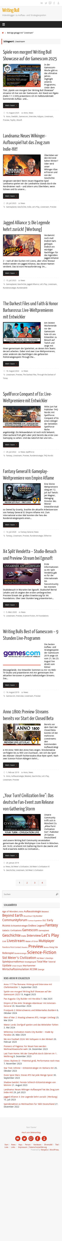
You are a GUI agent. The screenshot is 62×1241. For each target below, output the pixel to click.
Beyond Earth (12, 915)
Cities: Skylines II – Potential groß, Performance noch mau (31, 1060)
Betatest (28, 776)
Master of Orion (31, 941)
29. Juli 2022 (11, 452)
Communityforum (14, 920)
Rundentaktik (22, 288)
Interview (32, 116)
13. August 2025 (12, 113)
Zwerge (41, 969)
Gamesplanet (11, 207)
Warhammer (29, 965)
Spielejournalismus (13, 961)
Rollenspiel (8, 953)
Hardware (37, 1144)
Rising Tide (53, 947)
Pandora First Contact (11, 947)
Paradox (25, 947)
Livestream (48, 116)
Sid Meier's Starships (45, 958)
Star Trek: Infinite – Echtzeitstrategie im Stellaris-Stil (29, 1068)
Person (28, 1144)
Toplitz (12, 120)
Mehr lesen (10, 105)
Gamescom (23, 116)
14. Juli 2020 (11, 532)
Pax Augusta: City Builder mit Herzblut (22, 998)
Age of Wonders (10, 911)
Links (13, 1147)
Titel (57, 1144)
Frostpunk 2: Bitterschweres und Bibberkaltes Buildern (30, 1010)
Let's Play (35, 207)
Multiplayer (46, 941)
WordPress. (54, 1149)
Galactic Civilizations (12, 930)
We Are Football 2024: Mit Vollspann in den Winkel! (28, 1039)
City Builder (37, 916)
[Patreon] (58, 3)
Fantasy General (27, 532)
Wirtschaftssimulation (15, 969)
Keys (20, 1144)
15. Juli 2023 (11, 280)
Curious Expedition (35, 921)
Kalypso (40, 116)
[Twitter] (46, 3)
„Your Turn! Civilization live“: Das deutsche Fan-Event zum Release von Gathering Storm (28, 802)
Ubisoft (19, 120)
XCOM (33, 969)
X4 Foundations (42, 615)
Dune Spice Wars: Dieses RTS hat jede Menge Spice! (28, 1075)
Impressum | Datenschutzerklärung (32, 1147)
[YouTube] (41, 3)
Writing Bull (10, 10)
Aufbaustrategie (17, 776)
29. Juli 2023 (11, 203)
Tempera (44, 1149)
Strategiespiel (30, 961)
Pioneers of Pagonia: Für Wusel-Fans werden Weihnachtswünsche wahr (25, 1047)
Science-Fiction (29, 615)
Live (4, 941)
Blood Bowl (28, 916)
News (31, 113)
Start (6, 1144)
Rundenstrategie (9, 288)
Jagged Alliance (33, 284)
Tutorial (52, 961)
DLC (44, 920)
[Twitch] (50, 3)
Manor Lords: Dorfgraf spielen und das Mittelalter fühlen (31, 1024)
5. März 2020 (11, 612)
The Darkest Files (29, 374)
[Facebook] (54, 3)
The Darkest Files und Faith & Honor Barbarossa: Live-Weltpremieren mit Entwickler (30, 310)
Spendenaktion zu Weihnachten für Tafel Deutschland (29, 1104)
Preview (6, 120)
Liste (6, 1147)
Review (46, 947)
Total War (42, 961)
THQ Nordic (48, 455)
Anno (26, 113)
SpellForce (30, 452)
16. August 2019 (12, 692)
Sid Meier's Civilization (20, 866)
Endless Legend (36, 925)
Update (6, 965)
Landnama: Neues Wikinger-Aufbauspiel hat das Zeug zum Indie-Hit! (26, 142)
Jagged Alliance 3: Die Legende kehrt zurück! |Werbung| (31, 1096)
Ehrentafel (48, 1144)
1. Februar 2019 (12, 772)
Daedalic (14, 116)
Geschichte (21, 207)
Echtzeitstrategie (19, 925)
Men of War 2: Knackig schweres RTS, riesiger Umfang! (30, 1017)
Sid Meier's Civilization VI (40, 866)
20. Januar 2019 (12, 862)
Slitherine (47, 535)
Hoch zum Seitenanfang (31, 1132)
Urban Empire (17, 966)
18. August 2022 (12, 371)
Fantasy (9, 455)
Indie (29, 207)
